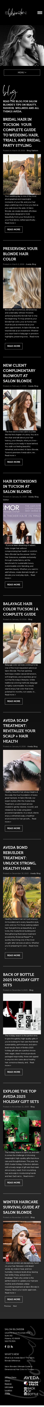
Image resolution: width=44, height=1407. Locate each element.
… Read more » (27, 1176)
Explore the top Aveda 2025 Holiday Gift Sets (21, 1096)
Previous (7, 1306)
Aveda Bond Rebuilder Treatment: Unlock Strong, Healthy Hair (19, 858)
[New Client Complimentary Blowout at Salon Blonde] (22, 410)
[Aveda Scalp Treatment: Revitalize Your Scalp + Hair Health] (22, 770)
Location (8, 1390)
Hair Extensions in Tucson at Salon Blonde (20, 486)
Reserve (8, 1384)
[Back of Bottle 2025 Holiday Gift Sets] (22, 1014)
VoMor (6, 500)
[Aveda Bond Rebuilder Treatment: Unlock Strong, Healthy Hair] (22, 897)
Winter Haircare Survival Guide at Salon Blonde (21, 1207)
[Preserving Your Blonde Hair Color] (22, 288)
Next (15, 1306)
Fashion (34, 151)
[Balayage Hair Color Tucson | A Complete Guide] (22, 643)
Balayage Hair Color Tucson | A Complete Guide (20, 609)
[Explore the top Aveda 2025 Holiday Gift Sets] (22, 1130)
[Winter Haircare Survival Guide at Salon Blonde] (22, 1241)
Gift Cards (9, 1387)
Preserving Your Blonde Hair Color (20, 254)
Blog (29, 151)
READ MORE (13, 229)
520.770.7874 (10, 1341)
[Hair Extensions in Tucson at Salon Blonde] (22, 523)
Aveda (28, 264)
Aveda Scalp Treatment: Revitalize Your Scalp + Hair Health (19, 731)
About (7, 1381)
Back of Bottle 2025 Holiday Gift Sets (21, 979)
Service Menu (10, 1377)
